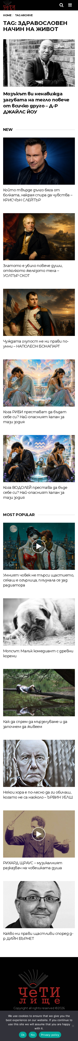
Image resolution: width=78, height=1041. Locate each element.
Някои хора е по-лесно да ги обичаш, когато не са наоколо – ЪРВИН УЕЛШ (38, 795)
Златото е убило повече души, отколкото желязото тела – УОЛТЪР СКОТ (32, 270)
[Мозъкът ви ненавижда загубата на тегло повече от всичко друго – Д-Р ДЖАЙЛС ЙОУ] (39, 62)
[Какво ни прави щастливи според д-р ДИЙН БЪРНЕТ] (39, 904)
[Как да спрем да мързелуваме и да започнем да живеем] (39, 692)
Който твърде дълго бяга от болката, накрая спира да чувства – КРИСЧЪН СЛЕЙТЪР (37, 195)
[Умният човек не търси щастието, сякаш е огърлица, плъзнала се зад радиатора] (39, 546)
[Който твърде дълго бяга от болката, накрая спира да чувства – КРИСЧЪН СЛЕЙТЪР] (39, 161)
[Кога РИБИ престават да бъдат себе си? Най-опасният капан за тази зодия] (39, 383)
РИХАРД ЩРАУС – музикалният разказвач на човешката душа (32, 865)
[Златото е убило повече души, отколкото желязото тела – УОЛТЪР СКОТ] (39, 236)
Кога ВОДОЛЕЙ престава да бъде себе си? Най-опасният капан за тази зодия (35, 492)
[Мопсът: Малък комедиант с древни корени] (39, 621)
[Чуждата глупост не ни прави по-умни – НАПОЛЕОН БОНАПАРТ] (39, 312)
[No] (73, 1026)
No (33, 1034)
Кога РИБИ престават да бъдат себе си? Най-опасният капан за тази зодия (34, 417)
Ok (23, 1034)
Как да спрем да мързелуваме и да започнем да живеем (35, 724)
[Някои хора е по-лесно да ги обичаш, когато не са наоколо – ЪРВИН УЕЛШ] (39, 763)
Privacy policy (50, 1034)
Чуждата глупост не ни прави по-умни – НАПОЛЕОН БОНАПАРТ (35, 344)
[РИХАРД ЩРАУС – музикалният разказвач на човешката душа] (39, 834)
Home (7, 15)
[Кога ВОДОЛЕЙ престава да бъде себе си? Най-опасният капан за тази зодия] (39, 458)
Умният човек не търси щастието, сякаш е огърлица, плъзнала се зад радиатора (38, 580)
